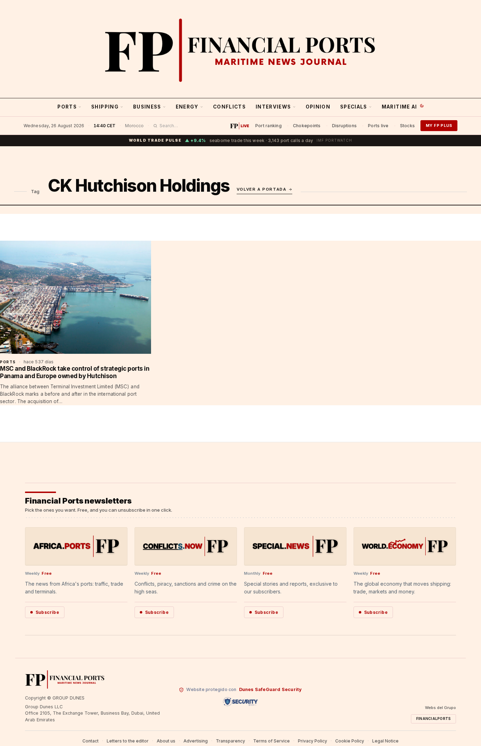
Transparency (230, 741)
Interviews (273, 107)
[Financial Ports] (240, 50)
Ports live (378, 125)
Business (147, 107)
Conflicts (229, 107)
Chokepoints (307, 125)
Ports (67, 107)
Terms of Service (271, 741)
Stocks (407, 125)
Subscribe (47, 612)
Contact (90, 741)
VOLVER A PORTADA (262, 189)
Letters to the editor (128, 741)
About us (166, 741)
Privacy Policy (312, 741)
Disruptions (344, 125)
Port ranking (268, 125)
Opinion (318, 107)
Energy (187, 107)
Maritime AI (399, 107)
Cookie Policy (349, 741)
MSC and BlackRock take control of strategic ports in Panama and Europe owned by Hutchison (74, 372)
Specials (353, 107)
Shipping (105, 107)
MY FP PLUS (439, 125)
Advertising (195, 741)
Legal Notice (385, 741)
